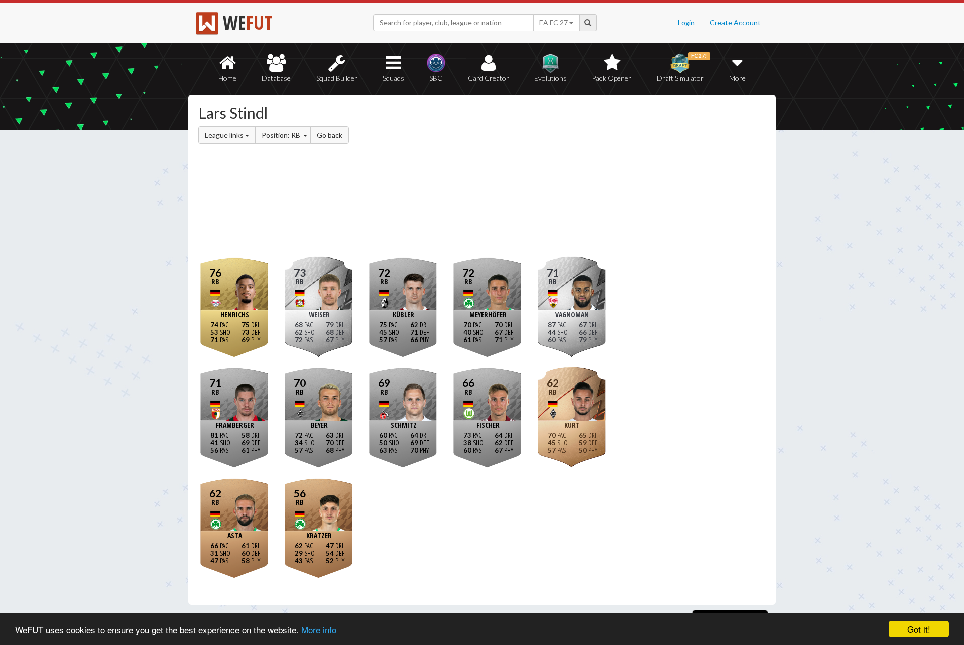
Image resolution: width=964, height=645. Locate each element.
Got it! (918, 629)
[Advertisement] (579, 173)
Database (276, 78)
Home (227, 78)
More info (318, 629)
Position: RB (282, 135)
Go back (329, 135)
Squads (393, 78)
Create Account (735, 22)
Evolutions (550, 78)
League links (225, 135)
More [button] (737, 78)
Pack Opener (611, 78)
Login (686, 22)
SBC (435, 78)
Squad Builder (336, 78)
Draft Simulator (682, 67)
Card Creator (488, 78)
